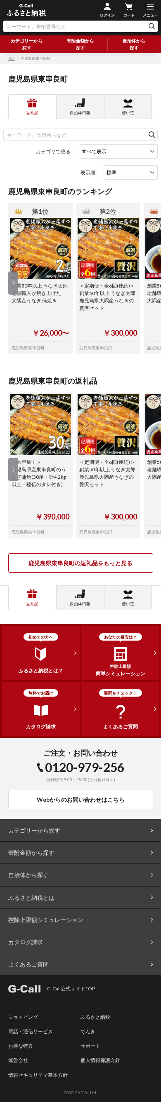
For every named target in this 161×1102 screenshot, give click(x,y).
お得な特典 (20, 1046)
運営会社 (18, 1060)
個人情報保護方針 (100, 1060)
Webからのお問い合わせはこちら (81, 799)
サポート (90, 1046)
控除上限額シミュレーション (45, 919)
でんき (87, 1031)
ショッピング (23, 1017)
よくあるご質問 (28, 964)
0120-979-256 (84, 767)
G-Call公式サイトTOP (71, 988)
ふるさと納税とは (31, 897)
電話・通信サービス (30, 1031)
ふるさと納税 (95, 1017)
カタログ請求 (25, 941)
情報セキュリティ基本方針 (38, 1075)
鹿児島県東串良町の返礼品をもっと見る (80, 562)
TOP (11, 58)
